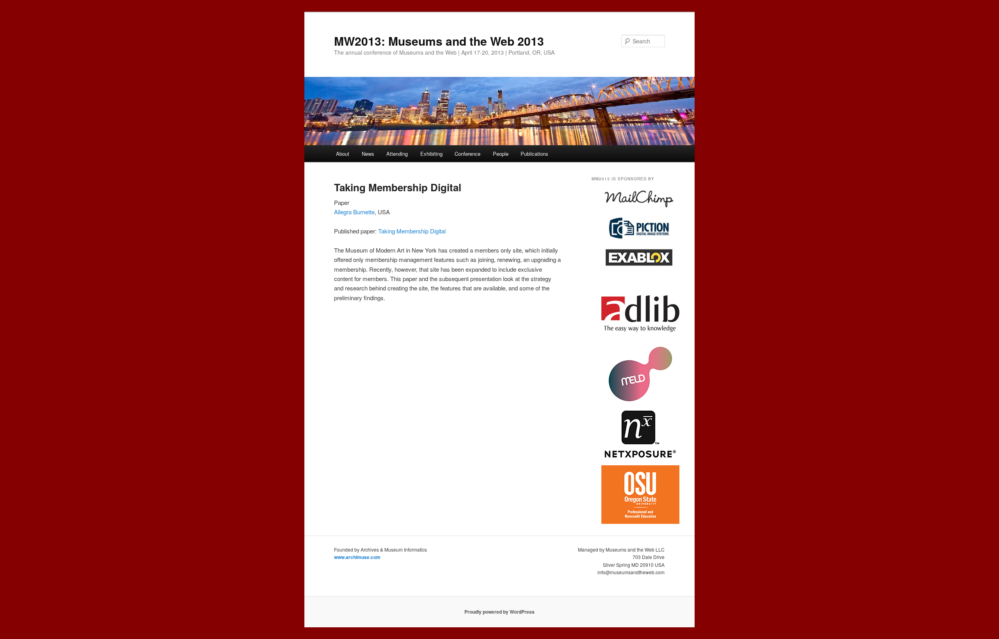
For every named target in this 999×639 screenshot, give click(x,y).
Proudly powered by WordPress (499, 611)
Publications (534, 153)
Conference (467, 153)
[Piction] (639, 239)
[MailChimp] (639, 210)
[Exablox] (639, 269)
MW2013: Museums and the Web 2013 (439, 40)
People (500, 153)
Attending (397, 153)
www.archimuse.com (357, 557)
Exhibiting (431, 153)
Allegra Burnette (354, 212)
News (368, 153)
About (342, 153)
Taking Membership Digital (412, 231)
